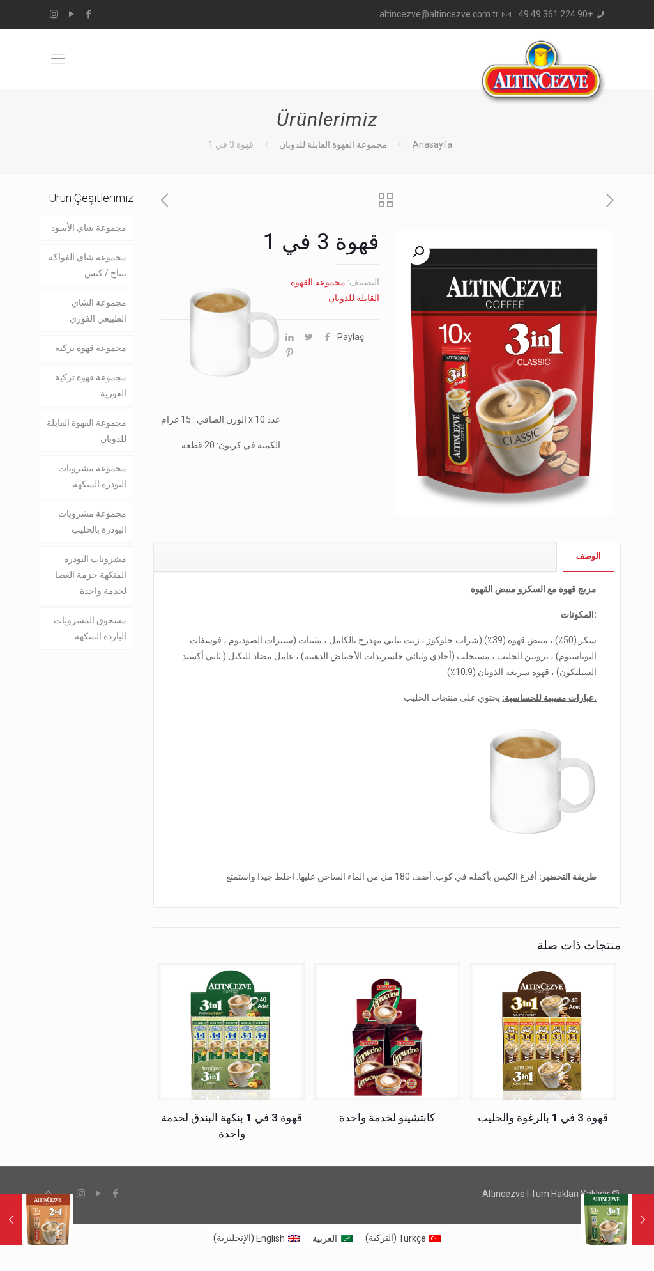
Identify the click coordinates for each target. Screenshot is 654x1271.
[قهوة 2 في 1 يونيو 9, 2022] (11, 1219)
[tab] (588, 556)
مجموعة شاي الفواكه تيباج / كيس (87, 265)
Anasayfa (432, 144)
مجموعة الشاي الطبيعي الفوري (98, 310)
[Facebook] (88, 14)
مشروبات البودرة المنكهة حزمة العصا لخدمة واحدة (90, 575)
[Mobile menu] (58, 59)
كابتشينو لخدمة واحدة (387, 1117)
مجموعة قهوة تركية (90, 348)
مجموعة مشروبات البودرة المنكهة (92, 476)
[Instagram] (54, 14)
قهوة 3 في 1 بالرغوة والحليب (543, 1117)
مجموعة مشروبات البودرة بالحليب (92, 521)
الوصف (588, 556)
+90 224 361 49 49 (556, 14)
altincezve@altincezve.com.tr (439, 14)
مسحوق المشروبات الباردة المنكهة (90, 628)
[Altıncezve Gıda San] (543, 71)
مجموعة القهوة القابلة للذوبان (333, 144)
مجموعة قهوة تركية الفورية (90, 385)
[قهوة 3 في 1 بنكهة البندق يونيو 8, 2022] (643, 1219)
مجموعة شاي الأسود (88, 227)
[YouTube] (71, 14)
